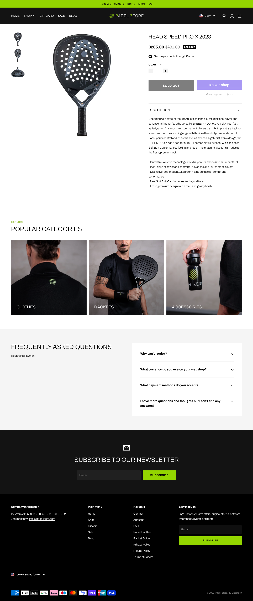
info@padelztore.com (42, 518)
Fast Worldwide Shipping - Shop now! (127, 3)
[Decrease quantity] (151, 71)
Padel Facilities (142, 532)
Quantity (155, 64)
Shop (28, 15)
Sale (90, 532)
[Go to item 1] (18, 39)
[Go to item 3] (18, 72)
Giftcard (93, 526)
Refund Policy (141, 550)
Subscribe (159, 475)
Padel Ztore (221, 593)
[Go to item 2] (18, 56)
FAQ (136, 526)
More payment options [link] (219, 94)
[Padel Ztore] (126, 15)
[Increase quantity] (165, 71)
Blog (90, 538)
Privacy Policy (141, 544)
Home (92, 513)
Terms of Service (143, 556)
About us (138, 519)
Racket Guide (141, 538)
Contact (138, 513)
